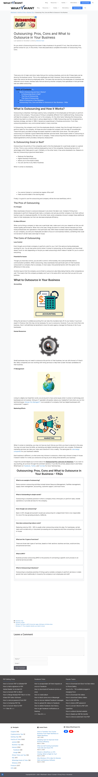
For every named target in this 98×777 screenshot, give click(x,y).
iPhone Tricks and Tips (19, 755)
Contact (54, 774)
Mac (13, 757)
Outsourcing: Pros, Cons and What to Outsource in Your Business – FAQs (44, 102)
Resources (54, 2)
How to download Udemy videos (76, 697)
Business (18, 622)
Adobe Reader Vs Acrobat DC (12, 689)
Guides (63, 2)
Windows (15, 763)
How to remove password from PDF (14, 700)
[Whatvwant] (23, 7)
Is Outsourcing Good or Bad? (31, 94)
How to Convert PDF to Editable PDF (15, 683)
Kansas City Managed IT (33, 402)
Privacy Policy (61, 774)
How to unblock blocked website (76, 711)
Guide (22, 622)
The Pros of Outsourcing (30, 96)
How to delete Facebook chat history (46, 706)
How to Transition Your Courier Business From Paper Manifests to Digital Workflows (47, 733)
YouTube (42, 466)
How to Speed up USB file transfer (77, 714)
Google (15, 752)
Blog (46, 2)
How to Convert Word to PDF (12, 706)
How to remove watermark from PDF (78, 717)
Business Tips (30, 12)
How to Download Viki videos (75, 695)
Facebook (27, 466)
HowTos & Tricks (22, 12)
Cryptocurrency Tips (17, 734)
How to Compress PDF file (11, 703)
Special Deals (85, 2)
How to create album (41, 695)
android (14, 742)
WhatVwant (13, 12)
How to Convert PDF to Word (12, 692)
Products (13, 765)
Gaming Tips (14, 737)
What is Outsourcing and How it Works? (33, 92)
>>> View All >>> (8, 708)
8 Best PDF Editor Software (12, 697)
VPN (12, 768)
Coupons (13, 731)
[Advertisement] (49, 63)
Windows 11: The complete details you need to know (30, 626)
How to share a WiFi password (76, 703)
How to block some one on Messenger (46, 697)
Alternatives (73, 2)
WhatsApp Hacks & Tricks (20, 760)
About (49, 774)
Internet (14, 747)
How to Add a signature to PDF (13, 686)
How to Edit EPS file (72, 700)
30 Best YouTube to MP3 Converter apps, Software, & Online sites (34, 624)
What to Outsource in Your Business (32, 100)
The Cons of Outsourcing (30, 98)
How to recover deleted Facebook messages (48, 700)
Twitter (33, 466)
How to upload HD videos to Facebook (46, 703)
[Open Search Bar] (93, 2)
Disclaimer (69, 774)
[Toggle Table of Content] (33, 90)
